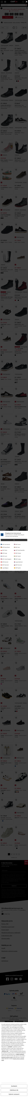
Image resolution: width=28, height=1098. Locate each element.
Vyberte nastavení (14, 1094)
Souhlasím (14, 1086)
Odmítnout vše (14, 1090)
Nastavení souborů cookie (7, 1057)
